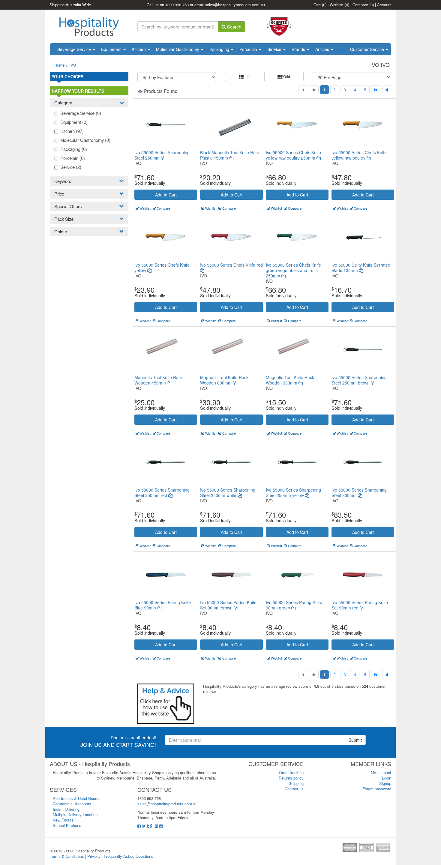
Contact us (294, 789)
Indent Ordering (66, 809)
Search (233, 26)
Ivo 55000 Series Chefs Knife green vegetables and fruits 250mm (293, 270)
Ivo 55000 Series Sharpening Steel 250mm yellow (293, 492)
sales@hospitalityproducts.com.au (235, 4)
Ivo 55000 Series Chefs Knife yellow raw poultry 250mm (293, 155)
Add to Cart (166, 195)
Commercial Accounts (72, 804)
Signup (385, 783)
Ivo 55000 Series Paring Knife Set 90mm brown (228, 605)
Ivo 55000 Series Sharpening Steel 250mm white (227, 492)
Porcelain (248, 49)
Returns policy (291, 778)
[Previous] (314, 89)
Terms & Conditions (67, 856)
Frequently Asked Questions (128, 856)
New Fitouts (63, 820)
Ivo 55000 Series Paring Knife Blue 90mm (162, 605)
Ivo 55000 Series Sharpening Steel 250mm (162, 155)
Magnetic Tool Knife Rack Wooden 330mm (290, 380)
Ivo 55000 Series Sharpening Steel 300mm (359, 492)
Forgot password (376, 789)
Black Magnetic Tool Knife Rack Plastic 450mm (230, 155)
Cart (320, 4)
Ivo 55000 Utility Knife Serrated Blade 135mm (361, 267)
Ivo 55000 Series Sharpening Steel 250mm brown (359, 380)
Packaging (219, 49)
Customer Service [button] (367, 49)
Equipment (112, 49)
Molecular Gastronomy (178, 49)
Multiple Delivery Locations (76, 814)
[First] (302, 89)
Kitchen (139, 49)
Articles (322, 49)
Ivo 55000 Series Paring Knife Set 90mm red (360, 605)
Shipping (296, 783)
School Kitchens (67, 825)
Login (386, 778)
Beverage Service (74, 49)
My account (381, 772)
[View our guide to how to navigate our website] (165, 703)
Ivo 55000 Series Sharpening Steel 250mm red (162, 492)
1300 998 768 (177, 4)
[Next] (376, 89)
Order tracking (291, 772)
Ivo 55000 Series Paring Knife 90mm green (294, 605)
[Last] (386, 89)
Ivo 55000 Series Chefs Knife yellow (162, 267)
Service (275, 49)
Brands (299, 49)
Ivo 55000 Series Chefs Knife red (231, 265)
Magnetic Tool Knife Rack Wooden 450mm (158, 380)
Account (384, 4)
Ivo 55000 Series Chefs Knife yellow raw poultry (359, 155)
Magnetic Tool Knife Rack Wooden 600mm (224, 380)
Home (59, 65)
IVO (72, 65)
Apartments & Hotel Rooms (76, 798)
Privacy (93, 856)
